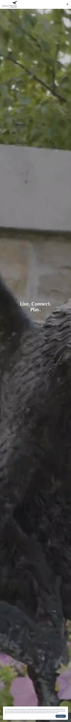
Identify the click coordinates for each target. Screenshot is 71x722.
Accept (60, 716)
